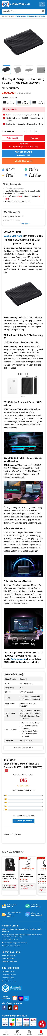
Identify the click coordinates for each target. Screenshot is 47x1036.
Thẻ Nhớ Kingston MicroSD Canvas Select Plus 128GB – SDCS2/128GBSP (9, 876)
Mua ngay (35, 138)
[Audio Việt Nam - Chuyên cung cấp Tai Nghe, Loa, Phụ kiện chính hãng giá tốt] (16, 4)
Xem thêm (25, 224)
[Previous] (5, 42)
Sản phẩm (10, 16)
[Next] (41, 42)
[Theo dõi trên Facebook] (4, 1007)
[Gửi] (43, 11)
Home (4, 16)
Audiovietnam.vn (18, 659)
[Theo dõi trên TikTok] (10, 1007)
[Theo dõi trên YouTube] (15, 1007)
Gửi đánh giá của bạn (23, 820)
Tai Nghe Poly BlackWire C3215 (26, 875)
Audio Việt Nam (13, 236)
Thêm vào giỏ (12, 138)
